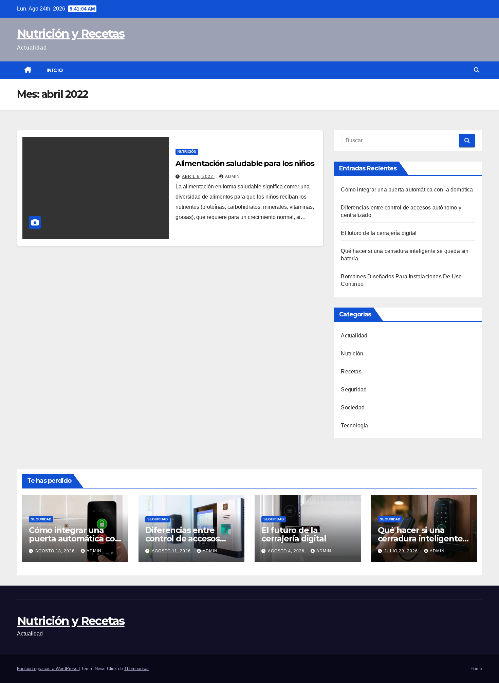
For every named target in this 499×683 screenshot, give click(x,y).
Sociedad (353, 407)
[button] (476, 70)
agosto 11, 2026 (172, 551)
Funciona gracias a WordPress (48, 668)
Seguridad (354, 389)
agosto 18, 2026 (55, 551)
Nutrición (187, 151)
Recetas (351, 371)
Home (476, 668)
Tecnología (354, 425)
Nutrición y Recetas (71, 33)
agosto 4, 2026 (287, 551)
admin (232, 176)
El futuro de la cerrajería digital (379, 233)
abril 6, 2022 (198, 176)
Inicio (55, 70)
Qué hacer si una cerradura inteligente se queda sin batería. (420, 538)
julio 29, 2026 (401, 551)
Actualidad (354, 335)
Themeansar (136, 668)
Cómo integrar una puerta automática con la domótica (407, 189)
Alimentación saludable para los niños (244, 163)
